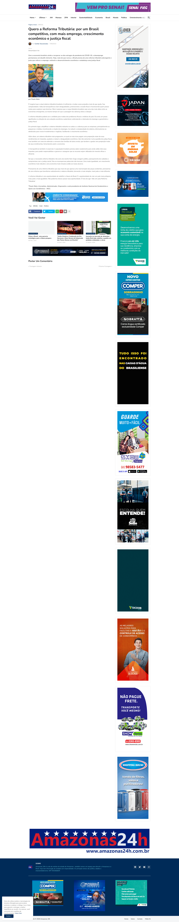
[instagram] (149, 867)
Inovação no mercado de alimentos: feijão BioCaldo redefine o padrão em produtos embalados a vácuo (98, 238)
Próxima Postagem (105, 266)
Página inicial (32, 25)
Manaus (59, 17)
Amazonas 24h (45, 919)
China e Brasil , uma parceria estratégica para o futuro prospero (39, 237)
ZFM (66, 17)
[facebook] (135, 867)
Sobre (133, 919)
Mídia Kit (148, 919)
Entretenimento (136, 17)
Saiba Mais (18, 913)
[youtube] (144, 867)
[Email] (65, 211)
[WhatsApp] (57, 211)
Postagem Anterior (36, 266)
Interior (73, 17)
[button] (144, 18)
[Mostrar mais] (69, 211)
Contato (139, 919)
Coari (40, 206)
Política (124, 17)
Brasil (108, 17)
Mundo (115, 17)
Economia (99, 17)
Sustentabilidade (85, 17)
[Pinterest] (61, 211)
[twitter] (140, 867)
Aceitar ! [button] (8, 916)
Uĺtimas (42, 17)
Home (32, 17)
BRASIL (40, 25)
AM (51, 17)
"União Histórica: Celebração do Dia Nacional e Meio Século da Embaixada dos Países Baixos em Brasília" (70, 238)
